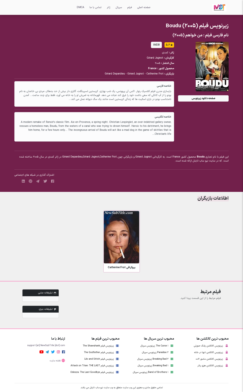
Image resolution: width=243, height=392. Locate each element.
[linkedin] (23, 181)
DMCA (80, 7)
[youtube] (41, 352)
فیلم (129, 7)
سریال (119, 7)
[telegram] (38, 181)
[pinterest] (30, 181)
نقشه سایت (55, 360)
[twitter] (45, 181)
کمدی (165, 53)
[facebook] (52, 181)
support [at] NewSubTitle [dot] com (46, 345)
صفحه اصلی (143, 7)
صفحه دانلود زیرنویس (203, 98)
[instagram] (58, 352)
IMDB (156, 45)
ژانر (108, 7)
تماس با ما (95, 7)
